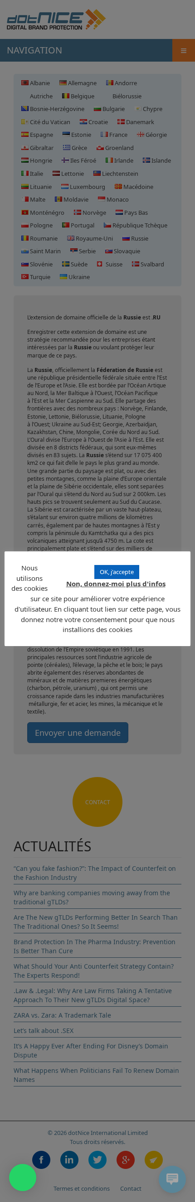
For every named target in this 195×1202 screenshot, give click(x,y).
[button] (22, 1177)
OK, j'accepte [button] (117, 572)
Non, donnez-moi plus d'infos (116, 583)
